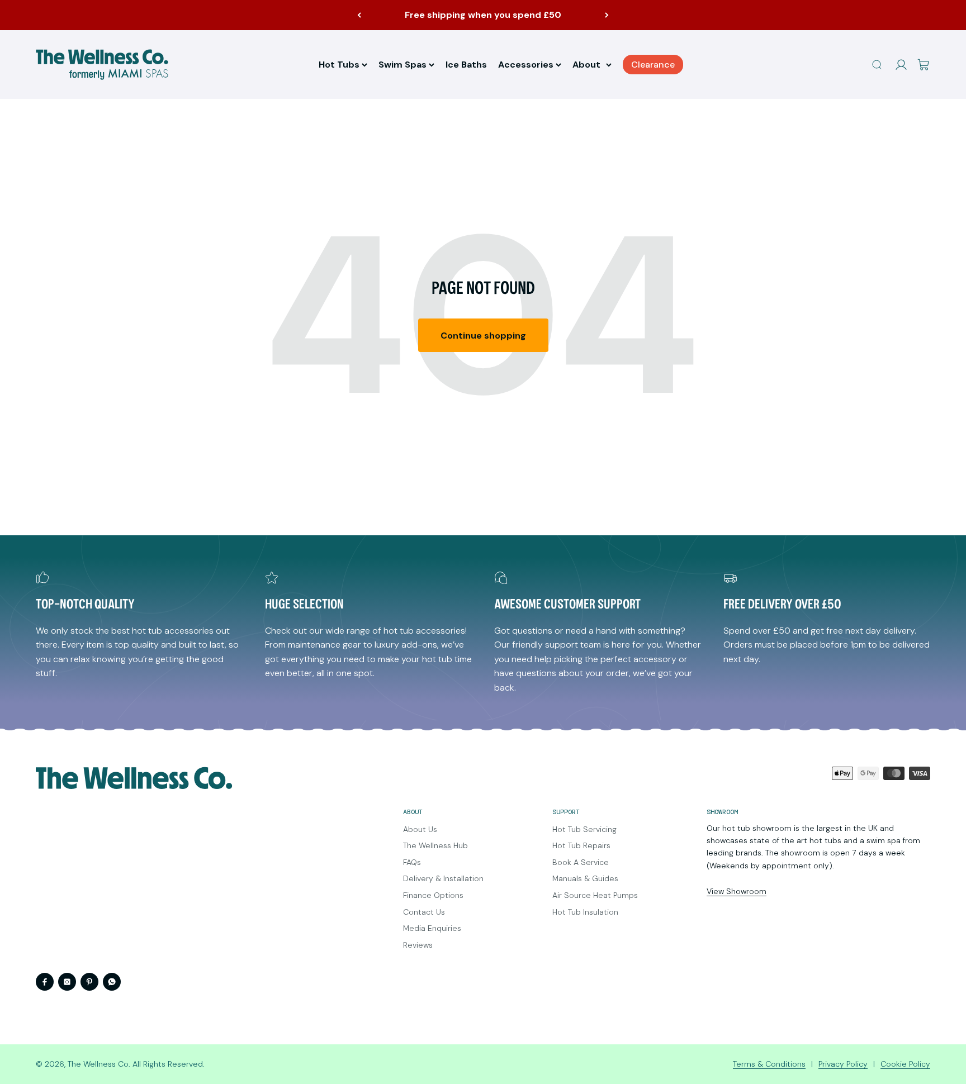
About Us (420, 829)
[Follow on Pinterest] (89, 982)
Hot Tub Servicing (584, 829)
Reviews (418, 945)
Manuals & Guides (585, 878)
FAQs (412, 862)
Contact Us (424, 912)
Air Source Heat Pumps (595, 895)
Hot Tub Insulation (585, 912)
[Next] (607, 15)
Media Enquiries (432, 928)
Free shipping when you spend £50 (483, 15)
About (586, 64)
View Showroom (736, 891)
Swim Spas (402, 64)
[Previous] (359, 15)
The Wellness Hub (435, 845)
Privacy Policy (843, 1064)
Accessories (525, 64)
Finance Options (433, 895)
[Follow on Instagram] (67, 982)
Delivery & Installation (443, 878)
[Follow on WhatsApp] (112, 982)
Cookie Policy (905, 1064)
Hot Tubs (339, 64)
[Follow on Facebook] (45, 982)
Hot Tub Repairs (581, 845)
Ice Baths (466, 64)
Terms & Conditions (769, 1064)
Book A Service (580, 862)
